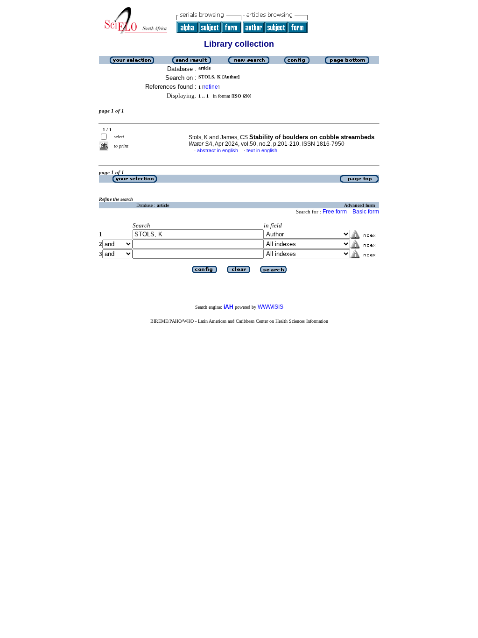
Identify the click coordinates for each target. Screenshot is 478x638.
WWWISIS (270, 307)
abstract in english (217, 150)
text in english (261, 150)
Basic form (365, 211)
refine (211, 87)
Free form (335, 211)
